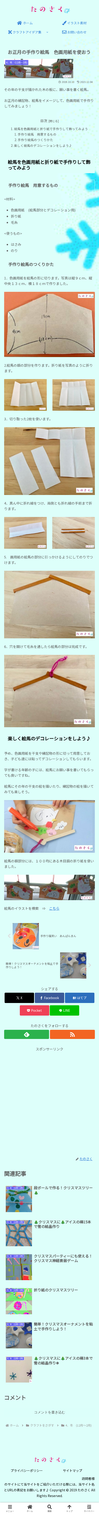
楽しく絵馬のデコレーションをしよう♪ (43, 145)
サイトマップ (72, 1470)
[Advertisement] (49, 1101)
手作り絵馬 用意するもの (37, 134)
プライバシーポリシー (27, 1470)
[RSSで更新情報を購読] (72, 1034)
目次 (43, 120)
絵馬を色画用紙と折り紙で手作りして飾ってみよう (51, 128)
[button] (89, 934)
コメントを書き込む (49, 1412)
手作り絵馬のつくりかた (37, 139)
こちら (54, 908)
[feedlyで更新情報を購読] (26, 1034)
